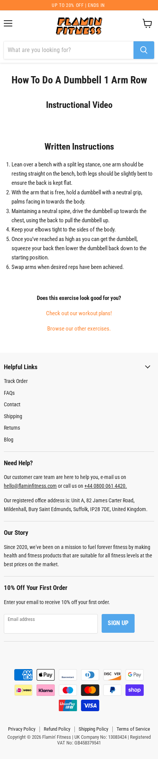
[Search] (143, 50)
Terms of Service (133, 729)
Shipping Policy (93, 729)
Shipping (13, 416)
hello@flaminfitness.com (30, 486)
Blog (8, 440)
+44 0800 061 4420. (105, 486)
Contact (12, 404)
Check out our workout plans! (79, 313)
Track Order (16, 381)
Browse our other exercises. (79, 328)
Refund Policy (57, 729)
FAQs (9, 393)
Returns (12, 428)
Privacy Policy (21, 729)
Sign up (118, 623)
